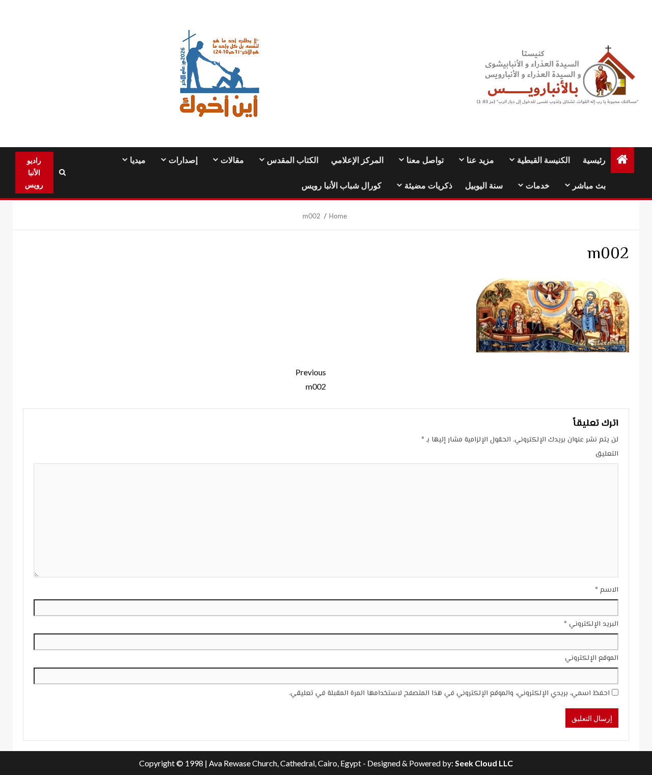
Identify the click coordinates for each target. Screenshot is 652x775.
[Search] (63, 172)
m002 (310, 379)
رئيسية (594, 160)
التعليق (606, 454)
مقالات (232, 160)
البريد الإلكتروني (591, 624)
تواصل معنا (425, 160)
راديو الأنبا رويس (34, 172)
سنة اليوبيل (484, 185)
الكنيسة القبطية (543, 160)
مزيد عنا (480, 160)
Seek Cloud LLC (484, 763)
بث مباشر (589, 185)
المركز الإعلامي (357, 160)
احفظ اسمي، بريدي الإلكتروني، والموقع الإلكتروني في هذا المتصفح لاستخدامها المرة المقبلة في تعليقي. (449, 693)
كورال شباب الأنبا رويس (342, 185)
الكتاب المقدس (292, 160)
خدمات (538, 185)
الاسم (606, 590)
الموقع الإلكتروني (591, 658)
